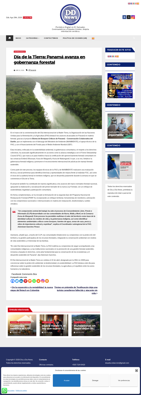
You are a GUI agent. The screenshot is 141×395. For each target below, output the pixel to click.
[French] (111, 56)
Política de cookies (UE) (75, 38)
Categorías (32, 38)
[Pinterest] (25, 281)
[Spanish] (93, 38)
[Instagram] (43, 281)
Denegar (95, 380)
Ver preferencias (124, 380)
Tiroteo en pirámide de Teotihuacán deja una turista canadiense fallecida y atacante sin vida (76, 290)
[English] (109, 56)
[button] (136, 370)
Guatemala (14, 322)
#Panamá (32, 70)
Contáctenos (51, 38)
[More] (47, 281)
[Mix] (30, 281)
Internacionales (19, 51)
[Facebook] (13, 281)
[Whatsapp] (34, 281)
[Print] (38, 281)
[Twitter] (17, 281)
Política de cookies (9, 390)
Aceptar (67, 380)
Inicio (18, 38)
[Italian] (114, 56)
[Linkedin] (21, 281)
